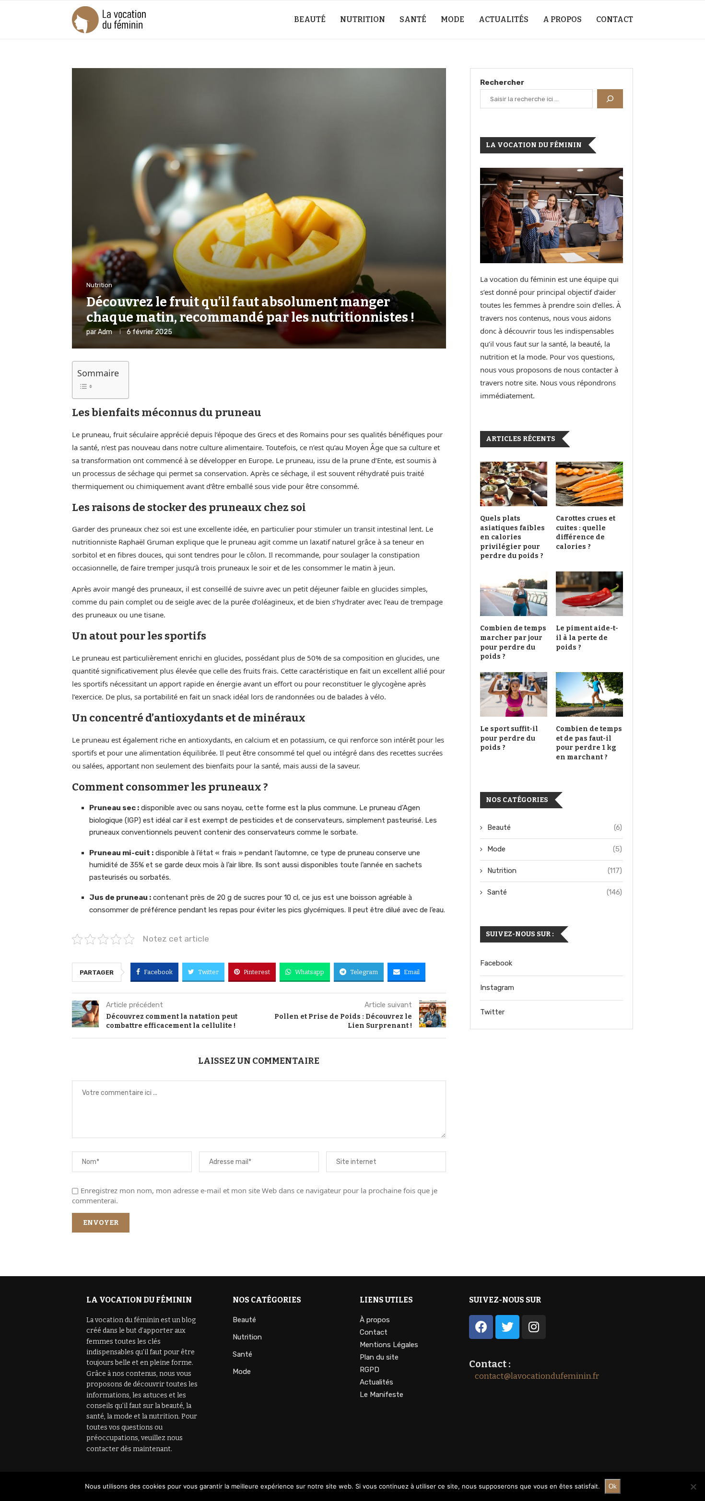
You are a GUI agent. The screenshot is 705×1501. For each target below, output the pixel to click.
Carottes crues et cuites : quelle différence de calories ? (585, 532)
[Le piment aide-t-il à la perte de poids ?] (589, 593)
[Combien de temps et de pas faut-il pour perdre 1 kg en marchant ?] (589, 694)
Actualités (504, 19)
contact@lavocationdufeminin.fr (534, 1376)
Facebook (496, 963)
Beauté (310, 19)
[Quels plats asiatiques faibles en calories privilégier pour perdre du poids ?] (513, 484)
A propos (562, 19)
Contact (614, 19)
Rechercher (502, 82)
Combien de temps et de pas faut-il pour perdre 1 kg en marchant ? (589, 743)
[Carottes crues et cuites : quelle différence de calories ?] (589, 484)
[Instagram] (534, 1327)
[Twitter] (507, 1327)
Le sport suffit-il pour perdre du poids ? (509, 738)
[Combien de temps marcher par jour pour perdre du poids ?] (513, 593)
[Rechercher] (610, 98)
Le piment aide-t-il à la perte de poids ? (587, 637)
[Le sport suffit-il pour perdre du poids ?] (513, 694)
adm (105, 332)
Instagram (497, 987)
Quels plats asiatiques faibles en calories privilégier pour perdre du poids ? (512, 537)
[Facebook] (481, 1327)
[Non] (693, 1486)
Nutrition (362, 19)
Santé (413, 19)
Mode (452, 19)
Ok (613, 1486)
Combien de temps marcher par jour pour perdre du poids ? (513, 642)
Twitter (492, 1012)
